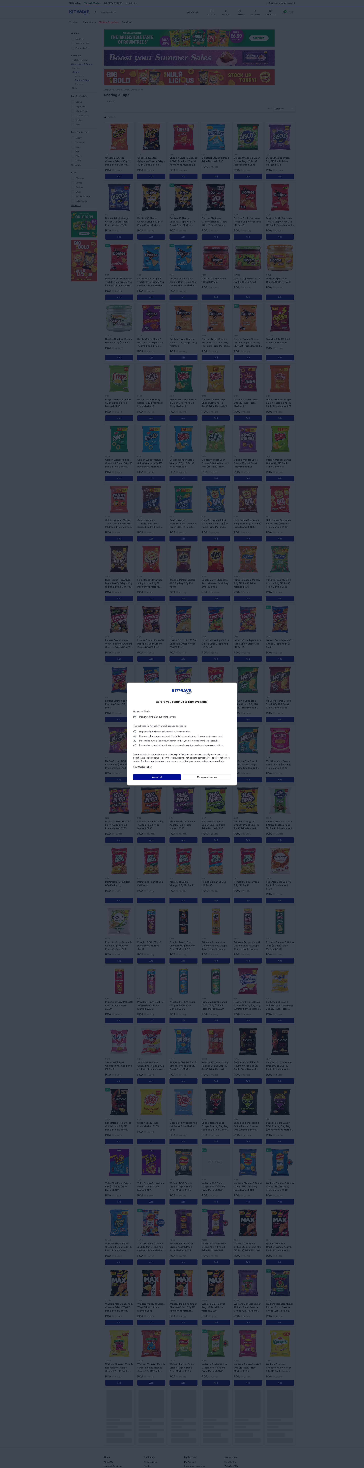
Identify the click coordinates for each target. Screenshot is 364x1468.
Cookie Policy (145, 767)
